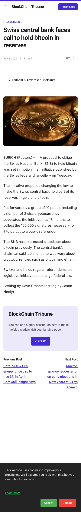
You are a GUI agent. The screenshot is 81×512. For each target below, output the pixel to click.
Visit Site (41, 341)
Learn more (12, 493)
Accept (48, 503)
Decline (68, 503)
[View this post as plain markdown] (68, 59)
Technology (68, 6)
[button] (5, 7)
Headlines (11, 21)
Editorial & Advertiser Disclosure (34, 80)
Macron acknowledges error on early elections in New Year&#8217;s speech (62, 376)
